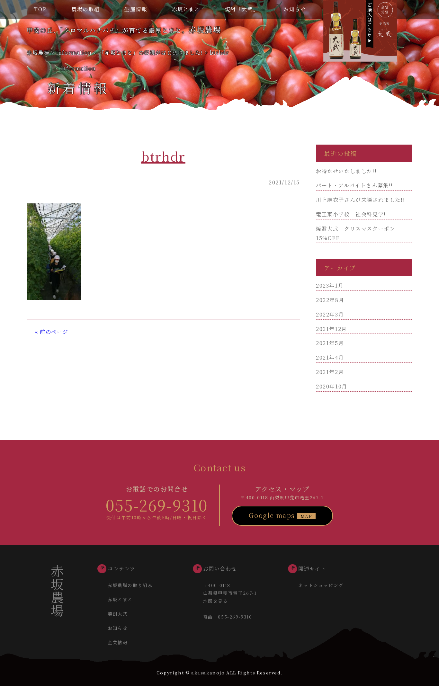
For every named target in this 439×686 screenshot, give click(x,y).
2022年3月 (330, 314)
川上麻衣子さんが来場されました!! (360, 199)
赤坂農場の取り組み (130, 585)
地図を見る (215, 601)
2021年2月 (330, 372)
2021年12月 (331, 329)
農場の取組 (85, 9)
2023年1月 (330, 285)
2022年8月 (330, 300)
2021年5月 (330, 343)
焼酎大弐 (118, 613)
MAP (306, 516)
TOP (40, 9)
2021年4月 (330, 357)
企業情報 (118, 642)
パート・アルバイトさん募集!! (354, 185)
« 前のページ (51, 331)
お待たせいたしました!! (346, 171)
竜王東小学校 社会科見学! (351, 214)
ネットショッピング (320, 585)
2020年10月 (331, 386)
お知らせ (294, 9)
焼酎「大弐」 (242, 9)
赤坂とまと (186, 9)
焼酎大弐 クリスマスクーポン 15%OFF (358, 233)
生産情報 (135, 9)
